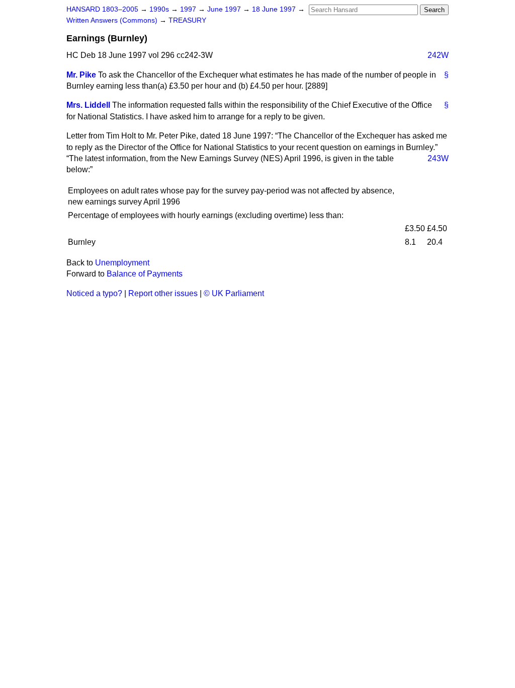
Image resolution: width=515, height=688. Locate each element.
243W (438, 158)
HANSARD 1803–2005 (102, 9)
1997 (189, 9)
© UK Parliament (234, 293)
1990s (160, 9)
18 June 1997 (275, 9)
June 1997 (225, 9)
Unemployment (122, 262)
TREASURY (187, 20)
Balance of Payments (145, 273)
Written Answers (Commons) (112, 20)
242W (438, 55)
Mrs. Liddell (88, 105)
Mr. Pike (81, 75)
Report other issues (163, 293)
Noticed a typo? (94, 293)
